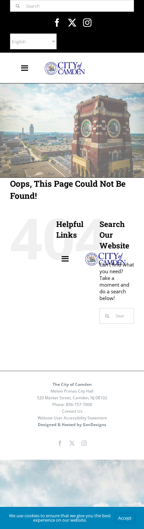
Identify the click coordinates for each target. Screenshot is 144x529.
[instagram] (87, 22)
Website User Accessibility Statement (72, 418)
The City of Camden (72, 384)
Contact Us (72, 411)
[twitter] (72, 22)
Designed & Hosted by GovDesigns (72, 424)
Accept (125, 518)
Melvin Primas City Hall (72, 391)
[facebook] (57, 22)
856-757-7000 (79, 404)
